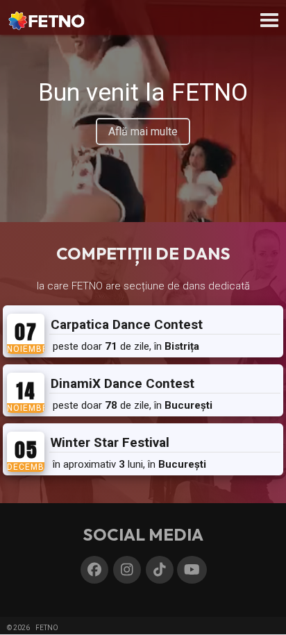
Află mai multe (143, 131)
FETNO (46, 628)
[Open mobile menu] (269, 20)
